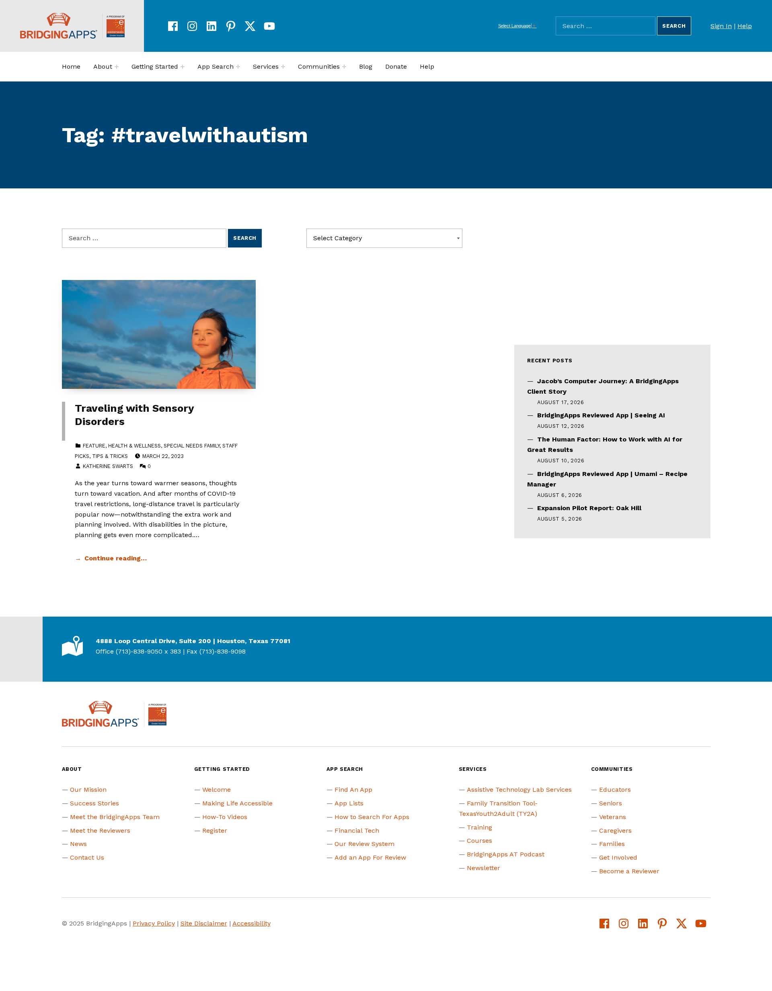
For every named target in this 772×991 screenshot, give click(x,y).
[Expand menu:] (117, 67)
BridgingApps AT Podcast (505, 854)
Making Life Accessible (237, 803)
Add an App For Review (370, 857)
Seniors (610, 803)
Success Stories (94, 803)
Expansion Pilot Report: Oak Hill (589, 508)
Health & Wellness (134, 446)
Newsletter (483, 868)
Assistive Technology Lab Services (519, 789)
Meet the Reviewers (100, 830)
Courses (479, 840)
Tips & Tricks (110, 456)
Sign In (721, 26)
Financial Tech (357, 830)
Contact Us (87, 857)
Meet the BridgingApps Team (115, 817)
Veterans (612, 817)
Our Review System (364, 844)
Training (479, 827)
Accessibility (251, 923)
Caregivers (615, 830)
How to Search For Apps (372, 817)
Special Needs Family (192, 446)
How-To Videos (224, 817)
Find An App (353, 789)
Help (744, 26)
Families (612, 844)
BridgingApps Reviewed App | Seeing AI (601, 415)
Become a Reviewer (629, 871)
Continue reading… (115, 558)
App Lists (349, 803)
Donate (396, 66)
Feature (94, 446)
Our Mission (88, 789)
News (78, 844)
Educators (615, 789)
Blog (365, 66)
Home (71, 66)
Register (214, 830)
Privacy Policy (154, 923)
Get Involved (618, 857)
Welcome (216, 789)
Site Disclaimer (204, 923)
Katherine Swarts (108, 466)
